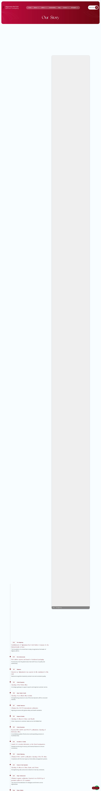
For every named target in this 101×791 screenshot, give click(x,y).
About (35, 7)
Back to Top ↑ (95, 788)
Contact (65, 7)
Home (29, 7)
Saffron (43, 7)
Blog (59, 7)
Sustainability (52, 7)
